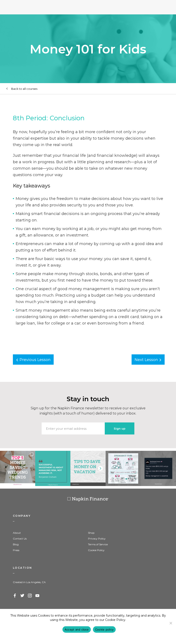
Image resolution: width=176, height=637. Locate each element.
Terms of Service (98, 544)
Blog (16, 544)
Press (16, 550)
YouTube (37, 596)
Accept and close (77, 629)
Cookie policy (104, 629)
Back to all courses (24, 88)
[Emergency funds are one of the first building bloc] (123, 468)
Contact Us (20, 538)
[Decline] (170, 623)
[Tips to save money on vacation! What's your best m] (88, 468)
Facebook (15, 596)
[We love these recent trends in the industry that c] (17, 468)
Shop (91, 532)
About (17, 532)
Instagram (30, 596)
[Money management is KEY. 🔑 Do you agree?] (158, 468)
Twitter (22, 596)
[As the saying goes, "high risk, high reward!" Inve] (52, 468)
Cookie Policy (96, 550)
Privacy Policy (97, 538)
